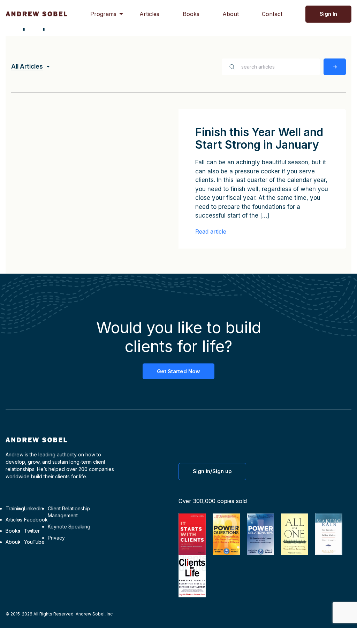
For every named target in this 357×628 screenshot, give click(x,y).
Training (15, 508)
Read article (210, 231)
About (230, 13)
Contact (272, 13)
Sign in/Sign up (212, 471)
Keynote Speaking (69, 526)
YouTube (34, 542)
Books (191, 13)
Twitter (32, 531)
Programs (103, 13)
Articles (149, 13)
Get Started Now (178, 371)
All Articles (27, 66)
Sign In (328, 13)
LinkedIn (33, 508)
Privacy (56, 538)
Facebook (36, 520)
